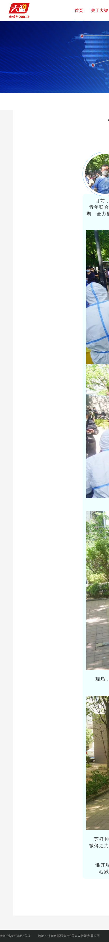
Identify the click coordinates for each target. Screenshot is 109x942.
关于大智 (99, 10)
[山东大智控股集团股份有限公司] (20, 9)
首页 (79, 10)
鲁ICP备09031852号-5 (15, 936)
